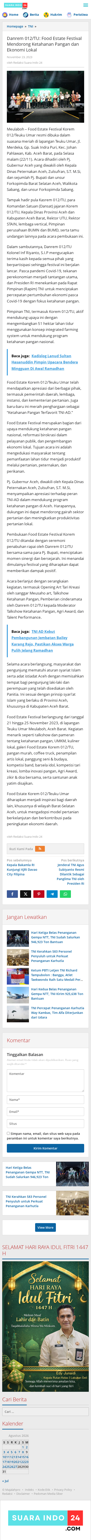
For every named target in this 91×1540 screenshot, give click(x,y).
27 (15, 1467)
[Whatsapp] (65, 894)
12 (11, 1457)
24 (4, 1467)
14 (19, 1457)
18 (8, 1462)
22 (23, 1462)
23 (26, 1462)
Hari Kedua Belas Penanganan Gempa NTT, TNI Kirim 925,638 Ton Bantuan (57, 994)
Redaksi (7, 1494)
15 (23, 1457)
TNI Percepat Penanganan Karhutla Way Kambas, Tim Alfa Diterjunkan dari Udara (57, 1012)
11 (8, 1457)
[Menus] (86, 5)
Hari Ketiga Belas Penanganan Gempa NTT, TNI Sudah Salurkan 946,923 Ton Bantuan (55, 937)
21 (19, 1462)
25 (8, 1467)
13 (15, 1457)
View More (45, 1227)
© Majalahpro (11, 1490)
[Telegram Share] (52, 894)
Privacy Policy (63, 1490)
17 (4, 1462)
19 (11, 1462)
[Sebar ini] (12, 894)
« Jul (5, 1481)
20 (15, 1462)
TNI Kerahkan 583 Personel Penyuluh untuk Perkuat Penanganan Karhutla (51, 956)
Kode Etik (44, 1490)
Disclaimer (23, 1494)
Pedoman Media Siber (48, 1494)
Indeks (29, 1490)
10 (4, 1457)
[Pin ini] (38, 894)
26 (11, 1467)
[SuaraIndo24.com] (15, 5)
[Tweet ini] (25, 894)
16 (26, 1457)
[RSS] (40, 849)
